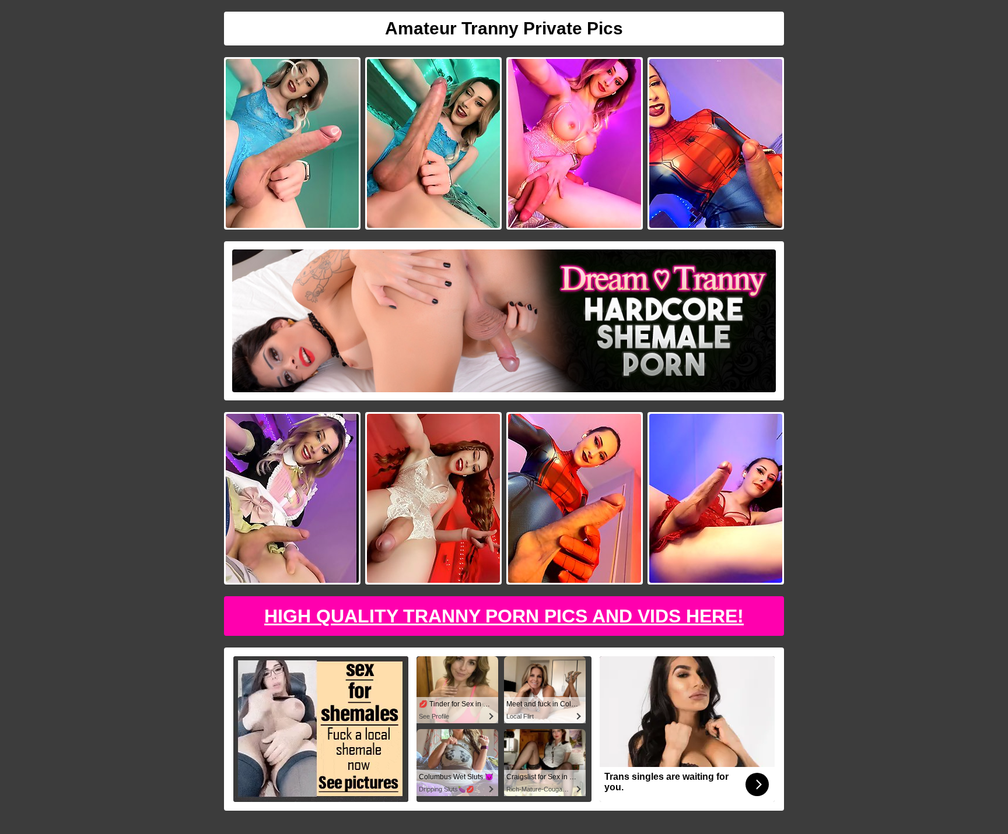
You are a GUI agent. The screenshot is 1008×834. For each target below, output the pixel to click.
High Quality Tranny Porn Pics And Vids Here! (504, 616)
